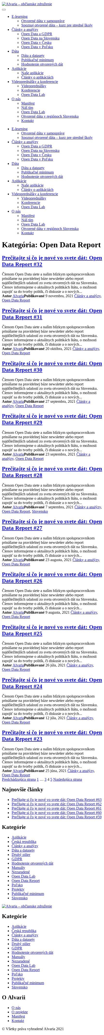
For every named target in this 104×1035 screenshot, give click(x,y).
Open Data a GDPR (36, 34)
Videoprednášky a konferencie (35, 82)
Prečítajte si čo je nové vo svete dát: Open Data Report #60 (57, 813)
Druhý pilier (21, 855)
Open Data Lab (33, 95)
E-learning (20, 16)
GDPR (17, 859)
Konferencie (30, 90)
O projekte (20, 1012)
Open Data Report (16, 300)
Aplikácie (19, 69)
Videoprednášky (33, 86)
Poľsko (17, 885)
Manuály (18, 868)
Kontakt (27, 121)
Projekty (18, 889)
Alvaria (18, 296)
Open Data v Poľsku (37, 47)
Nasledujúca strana (67, 779)
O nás (16, 99)
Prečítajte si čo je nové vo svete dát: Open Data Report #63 (57, 800)
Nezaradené (21, 872)
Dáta (15, 51)
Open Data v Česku (36, 42)
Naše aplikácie (32, 73)
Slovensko (40, 511)
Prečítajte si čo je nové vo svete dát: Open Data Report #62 (57, 804)
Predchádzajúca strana (19, 779)
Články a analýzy (25, 29)
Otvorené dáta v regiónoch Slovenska (50, 116)
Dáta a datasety (33, 56)
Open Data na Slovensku (40, 38)
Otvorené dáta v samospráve (43, 21)
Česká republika (24, 842)
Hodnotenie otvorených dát (42, 64)
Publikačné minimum (37, 60)
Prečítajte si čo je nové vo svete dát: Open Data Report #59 (57, 817)
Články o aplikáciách (37, 77)
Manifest (28, 103)
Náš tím (27, 108)
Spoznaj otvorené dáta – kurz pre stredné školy (57, 25)
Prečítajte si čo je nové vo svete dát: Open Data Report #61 (57, 808)
